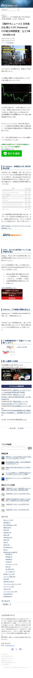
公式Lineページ (20, 649)
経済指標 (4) (6, 522)
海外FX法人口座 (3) (8, 581)
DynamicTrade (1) (8, 594)
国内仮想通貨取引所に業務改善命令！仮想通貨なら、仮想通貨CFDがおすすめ (16, 413)
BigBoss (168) (7, 527)
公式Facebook (13, 649)
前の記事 (12, 428)
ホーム (3, 15)
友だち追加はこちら (7, 149)
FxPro (3, 256)
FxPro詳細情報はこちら (8, 288)
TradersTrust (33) (7, 537)
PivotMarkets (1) (7, 596)
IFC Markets (16, 177)
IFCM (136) (6, 545)
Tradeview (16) (7, 532)
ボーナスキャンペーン (7, 658)
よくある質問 (5, 664)
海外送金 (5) (9, 557)
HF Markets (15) (7, 547)
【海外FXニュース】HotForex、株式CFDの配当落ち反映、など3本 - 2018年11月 (16, 397)
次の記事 (20, 428)
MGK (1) (5, 542)
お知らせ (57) (7, 589)
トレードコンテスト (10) (10, 591)
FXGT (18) (6, 530)
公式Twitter (16, 649)
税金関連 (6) (9, 559)
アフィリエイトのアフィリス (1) (12, 584)
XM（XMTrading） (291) (10, 525)
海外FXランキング (6, 660)
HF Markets (10, 42)
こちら (25, 419)
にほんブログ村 (22, 347)
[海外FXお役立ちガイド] (16, 6)
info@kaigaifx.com (9, 645)
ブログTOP (4, 654)
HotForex (4, 313)
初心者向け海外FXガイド (8, 662)
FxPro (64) (6, 540)
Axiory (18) (6, 535)
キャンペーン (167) (8, 586)
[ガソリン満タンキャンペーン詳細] (16, 379)
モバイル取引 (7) (10, 571)
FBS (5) (5, 550)
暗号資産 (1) (9, 554)
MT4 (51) (8, 567)
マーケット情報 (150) (9, 576)
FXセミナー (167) (8, 520)
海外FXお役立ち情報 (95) (10, 552)
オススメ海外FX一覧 (7, 656)
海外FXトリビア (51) (9, 574)
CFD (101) (6, 579)
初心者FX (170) (10, 569)
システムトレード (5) (11, 564)
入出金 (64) (9, 562)
